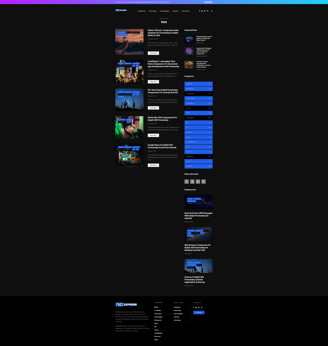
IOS (134, 65)
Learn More (208, 2)
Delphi (129, 32)
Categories (141, 11)
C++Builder (198, 93)
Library (121, 34)
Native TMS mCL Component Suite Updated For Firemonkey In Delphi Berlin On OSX (163, 33)
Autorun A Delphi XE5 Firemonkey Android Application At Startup (194, 279)
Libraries (175, 11)
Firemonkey (153, 11)
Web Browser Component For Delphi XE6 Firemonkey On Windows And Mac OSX (197, 247)
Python (198, 151)
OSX (126, 34)
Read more (153, 53)
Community (185, 11)
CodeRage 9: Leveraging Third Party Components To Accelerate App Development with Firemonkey (163, 64)
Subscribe (199, 312)
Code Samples (164, 11)
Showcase (198, 156)
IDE (198, 122)
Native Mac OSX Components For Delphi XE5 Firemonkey (162, 118)
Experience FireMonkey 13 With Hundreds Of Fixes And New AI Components (203, 50)
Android (121, 63)
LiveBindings (198, 142)
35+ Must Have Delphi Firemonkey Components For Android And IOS (163, 91)
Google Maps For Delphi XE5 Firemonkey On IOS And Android (162, 146)
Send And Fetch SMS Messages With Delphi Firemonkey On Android (198, 215)
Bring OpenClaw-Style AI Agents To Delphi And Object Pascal (204, 38)
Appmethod (128, 63)
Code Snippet (198, 98)
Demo (198, 113)
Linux (198, 137)
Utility (198, 161)
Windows (121, 68)
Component (122, 32)
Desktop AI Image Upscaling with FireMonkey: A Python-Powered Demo (203, 64)
